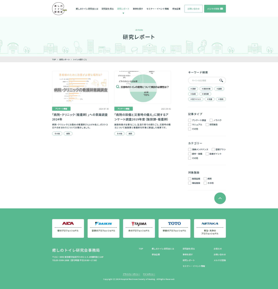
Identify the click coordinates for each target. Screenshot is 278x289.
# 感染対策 (206, 88)
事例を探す (138, 8)
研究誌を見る (108, 8)
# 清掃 (193, 88)
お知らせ (218, 248)
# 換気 (220, 99)
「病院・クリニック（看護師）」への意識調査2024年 (80, 116)
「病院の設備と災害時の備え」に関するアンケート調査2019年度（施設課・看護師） (141, 116)
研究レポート (123, 8)
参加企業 (176, 8)
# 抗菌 (209, 99)
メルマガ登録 (220, 260)
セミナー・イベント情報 (158, 8)
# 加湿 (193, 94)
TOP (141, 248)
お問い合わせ (220, 254)
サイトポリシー (149, 274)
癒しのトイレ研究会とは (87, 8)
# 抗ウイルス (196, 99)
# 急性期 (205, 94)
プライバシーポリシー (131, 274)
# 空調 (219, 88)
